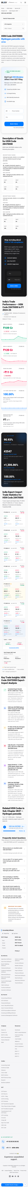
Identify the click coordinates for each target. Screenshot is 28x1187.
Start (3, 940)
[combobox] (14, 28)
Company (3, 1025)
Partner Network (5, 1040)
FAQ (16, 1048)
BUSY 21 (17, 1056)
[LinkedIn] (10, 1176)
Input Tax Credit (5, 1122)
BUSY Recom (18, 942)
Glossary (3, 1070)
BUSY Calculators (19, 1046)
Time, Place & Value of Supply (8, 1106)
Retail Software (18, 978)
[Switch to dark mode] (21, 2)
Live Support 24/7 (7, 1137)
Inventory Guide (5, 1067)
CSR (2, 1170)
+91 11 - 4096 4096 (12, 1148)
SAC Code (3, 1127)
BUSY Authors (4, 1075)
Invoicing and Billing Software (8, 1013)
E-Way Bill (3, 1120)
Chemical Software (5, 968)
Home (2, 8)
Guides (3, 1061)
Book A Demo (14, 124)
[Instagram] (18, 1176)
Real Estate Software (20, 975)
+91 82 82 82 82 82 (12, 1141)
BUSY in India (4, 1035)
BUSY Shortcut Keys (6, 1077)
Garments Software (6, 990)
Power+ (4, 948)
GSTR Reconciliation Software (8, 1010)
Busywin (3, 1080)
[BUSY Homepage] (9, 2)
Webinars (17, 1041)
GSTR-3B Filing (4, 1098)
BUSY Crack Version (14, 1172)
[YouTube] (12, 1176)
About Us (3, 1030)
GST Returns (4, 1094)
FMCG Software (5, 985)
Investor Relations (8, 1170)
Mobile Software (19, 965)
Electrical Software (5, 974)
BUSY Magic (4, 937)
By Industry (4, 955)
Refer (2, 1042)
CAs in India (4, 1072)
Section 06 (17, 8)
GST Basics (4, 1091)
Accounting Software (8, 930)
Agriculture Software (6, 959)
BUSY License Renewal (20, 1032)
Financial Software (5, 1003)
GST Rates (3, 1112)
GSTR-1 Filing (4, 1096)
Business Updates (5, 1082)
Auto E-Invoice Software (7, 1008)
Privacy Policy (23, 1170)
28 (3, 165)
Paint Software (18, 968)
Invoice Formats (19, 1044)
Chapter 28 (4, 10)
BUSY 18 (17, 1053)
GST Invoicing (4, 1115)
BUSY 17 (17, 1051)
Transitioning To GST (6, 1111)
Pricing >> (17, 951)
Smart (3, 943)
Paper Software (19, 970)
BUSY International (5, 1037)
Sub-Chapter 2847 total (10, 652)
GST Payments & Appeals (7, 1103)
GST (2, 1087)
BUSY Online (18, 940)
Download (17, 1030)
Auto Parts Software (6, 961)
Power (3, 945)
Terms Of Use (16, 1170)
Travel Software (19, 983)
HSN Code (3, 1125)
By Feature (4, 994)
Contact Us (4, 1032)
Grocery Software (19, 963)
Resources (17, 1025)
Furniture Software (5, 987)
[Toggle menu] (25, 2)
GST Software (4, 1000)
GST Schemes (4, 1101)
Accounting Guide (5, 1065)
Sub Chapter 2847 (13, 10)
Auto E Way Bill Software (7, 1005)
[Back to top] (25, 1184)
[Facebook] (15, 1176)
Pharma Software (19, 973)
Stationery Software (20, 980)
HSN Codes (9, 8)
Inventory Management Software (9, 1015)
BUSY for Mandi (19, 945)
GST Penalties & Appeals (7, 1108)
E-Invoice (3, 1117)
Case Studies (18, 1039)
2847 (4, 174)
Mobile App (18, 937)
